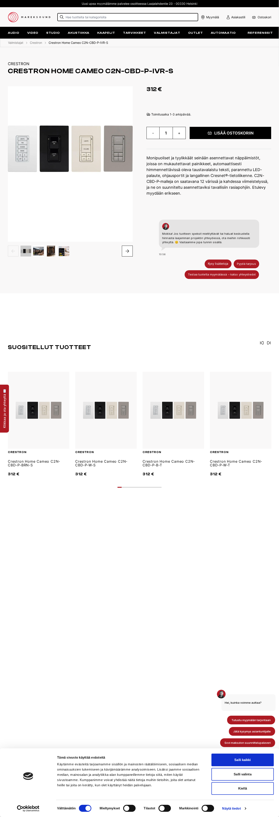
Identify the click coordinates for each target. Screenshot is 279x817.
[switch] (129, 808)
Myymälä (212, 17)
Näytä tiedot (231, 808)
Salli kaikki (242, 760)
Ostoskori (264, 17)
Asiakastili (238, 17)
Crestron (36, 42)
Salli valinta (242, 774)
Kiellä (242, 788)
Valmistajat (167, 32)
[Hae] (61, 17)
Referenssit (260, 32)
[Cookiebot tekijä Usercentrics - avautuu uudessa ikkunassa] (28, 808)
